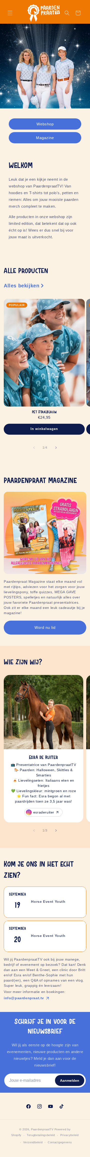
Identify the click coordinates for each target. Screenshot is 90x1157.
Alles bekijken (21, 285)
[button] (10, 12)
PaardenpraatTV (42, 1129)
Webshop (45, 124)
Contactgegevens (60, 1142)
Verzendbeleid (32, 1142)
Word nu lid (45, 627)
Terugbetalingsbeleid (41, 1135)
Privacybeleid (69, 1135)
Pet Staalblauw (44, 412)
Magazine (45, 137)
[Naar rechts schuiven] (56, 447)
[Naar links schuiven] (34, 447)
